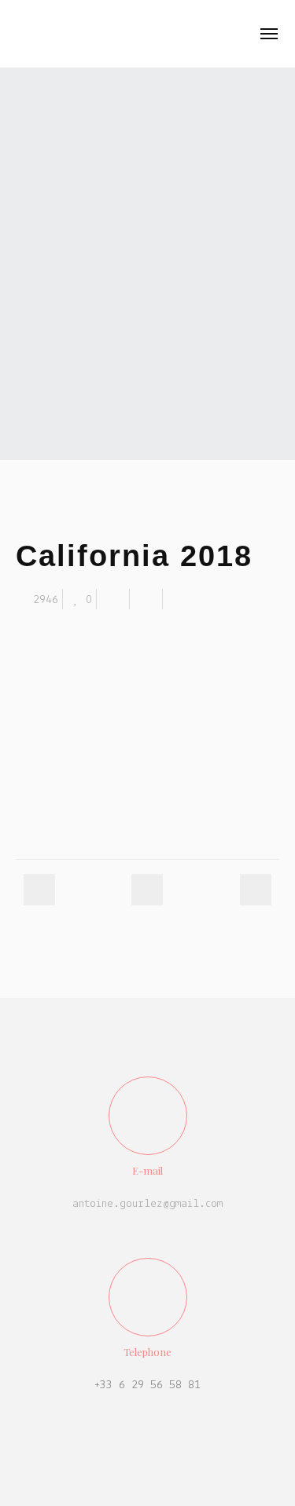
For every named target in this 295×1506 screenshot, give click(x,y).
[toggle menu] (269, 34)
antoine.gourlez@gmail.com (147, 1204)
